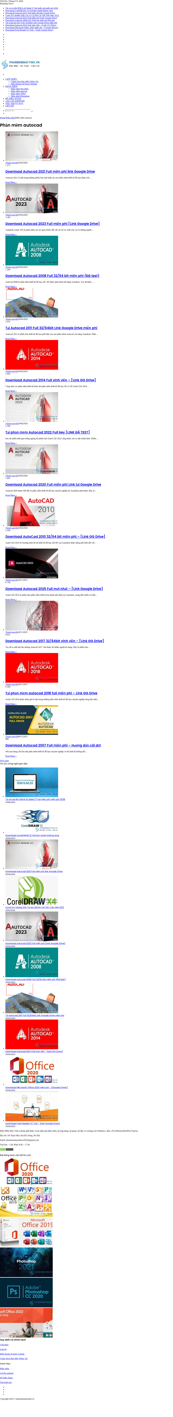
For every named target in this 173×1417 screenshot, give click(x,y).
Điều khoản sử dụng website (12, 1354)
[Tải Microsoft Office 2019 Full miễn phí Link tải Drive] (26, 1246)
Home (2, 118)
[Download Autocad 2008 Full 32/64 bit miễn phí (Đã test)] (31, 265)
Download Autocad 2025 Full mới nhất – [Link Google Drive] (54, 589)
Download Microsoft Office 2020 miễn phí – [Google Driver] (31, 27)
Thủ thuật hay (14, 103)
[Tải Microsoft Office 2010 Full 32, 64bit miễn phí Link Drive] (26, 1216)
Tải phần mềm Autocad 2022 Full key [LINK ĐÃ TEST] (47, 432)
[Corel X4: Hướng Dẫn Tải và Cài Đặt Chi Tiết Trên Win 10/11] (31, 904)
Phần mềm (11, 86)
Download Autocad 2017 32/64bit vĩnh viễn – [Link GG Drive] (54, 641)
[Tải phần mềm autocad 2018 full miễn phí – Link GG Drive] (31, 682)
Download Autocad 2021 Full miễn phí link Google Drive (30, 13)
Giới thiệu (11, 79)
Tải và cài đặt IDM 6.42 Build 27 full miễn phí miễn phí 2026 (31, 8)
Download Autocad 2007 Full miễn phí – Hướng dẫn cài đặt (53, 745)
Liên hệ (3, 1349)
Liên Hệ (9, 106)
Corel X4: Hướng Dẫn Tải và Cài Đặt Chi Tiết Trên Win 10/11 (32, 15)
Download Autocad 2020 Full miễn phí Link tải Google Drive (53, 484)
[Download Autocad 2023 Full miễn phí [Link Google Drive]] (31, 212)
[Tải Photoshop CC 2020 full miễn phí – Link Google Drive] (26, 1306)
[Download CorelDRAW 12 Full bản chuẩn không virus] (31, 832)
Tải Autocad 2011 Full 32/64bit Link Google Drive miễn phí (31, 23)
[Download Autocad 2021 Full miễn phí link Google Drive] (31, 160)
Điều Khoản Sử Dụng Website (24, 84)
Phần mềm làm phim (19, 89)
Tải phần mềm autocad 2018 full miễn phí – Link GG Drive (51, 693)
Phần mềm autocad (19, 91)
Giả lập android (15, 101)
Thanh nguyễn (11, 163)
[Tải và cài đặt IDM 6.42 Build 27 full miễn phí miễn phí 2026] (31, 796)
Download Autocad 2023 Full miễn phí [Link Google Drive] (31, 18)
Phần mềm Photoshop (20, 96)
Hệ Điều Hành (13, 98)
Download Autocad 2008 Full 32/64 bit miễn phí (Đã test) (30, 20)
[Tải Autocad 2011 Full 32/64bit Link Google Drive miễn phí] (31, 317)
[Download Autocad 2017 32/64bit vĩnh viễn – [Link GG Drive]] (31, 630)
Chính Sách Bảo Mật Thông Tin (24, 81)
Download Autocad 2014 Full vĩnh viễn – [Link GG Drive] (30, 25)
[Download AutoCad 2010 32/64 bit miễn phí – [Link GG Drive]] (31, 525)
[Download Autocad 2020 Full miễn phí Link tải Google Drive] (31, 473)
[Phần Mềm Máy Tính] (20, 70)
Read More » (11, 182)
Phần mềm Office (18, 94)
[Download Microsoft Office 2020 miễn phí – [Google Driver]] (31, 1084)
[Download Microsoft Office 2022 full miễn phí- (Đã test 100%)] (26, 1337)
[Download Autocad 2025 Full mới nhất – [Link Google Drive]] (31, 577)
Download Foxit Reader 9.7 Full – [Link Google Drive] (29, 30)
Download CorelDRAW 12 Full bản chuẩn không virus (29, 10)
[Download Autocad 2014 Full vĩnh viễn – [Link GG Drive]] (31, 369)
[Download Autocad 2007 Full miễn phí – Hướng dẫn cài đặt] (31, 734)
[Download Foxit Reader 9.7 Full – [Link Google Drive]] (31, 1120)
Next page (4, 761)
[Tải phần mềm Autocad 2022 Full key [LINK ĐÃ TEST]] (31, 421)
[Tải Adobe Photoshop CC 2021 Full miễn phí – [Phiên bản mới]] (26, 1276)
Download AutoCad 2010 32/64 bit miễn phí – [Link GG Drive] (55, 536)
